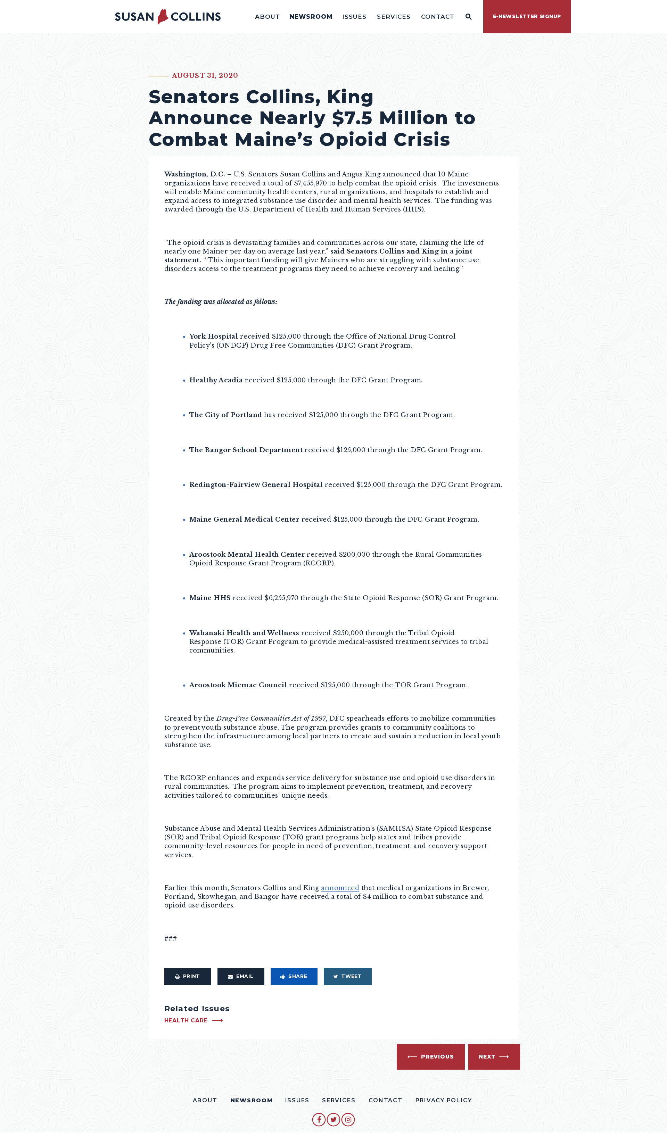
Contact (437, 16)
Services (394, 16)
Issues (354, 16)
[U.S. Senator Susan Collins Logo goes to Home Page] (168, 16)
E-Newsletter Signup (527, 16)
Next (487, 1056)
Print (191, 976)
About (267, 16)
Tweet (351, 976)
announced (340, 888)
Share (297, 976)
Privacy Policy (443, 1100)
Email (245, 976)
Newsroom (311, 16)
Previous (437, 1056)
